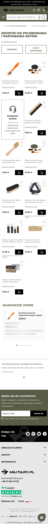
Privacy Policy (15, 511)
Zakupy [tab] (5, 455)
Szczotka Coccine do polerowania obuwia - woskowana (33, 122)
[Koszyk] (43, 10)
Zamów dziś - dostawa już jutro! (24, 4)
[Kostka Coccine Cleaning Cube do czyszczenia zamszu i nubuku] (12, 268)
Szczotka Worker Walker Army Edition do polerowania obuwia (11, 201)
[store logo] (14, 9)
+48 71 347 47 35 (10, 481)
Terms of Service (28, 511)
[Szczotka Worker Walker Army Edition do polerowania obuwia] (12, 188)
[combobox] (26, 17)
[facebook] (28, 434)
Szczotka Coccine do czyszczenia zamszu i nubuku (10, 82)
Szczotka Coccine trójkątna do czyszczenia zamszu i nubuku (35, 201)
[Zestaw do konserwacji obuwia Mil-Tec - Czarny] (35, 69)
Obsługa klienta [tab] (11, 448)
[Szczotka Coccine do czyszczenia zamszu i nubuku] (12, 69)
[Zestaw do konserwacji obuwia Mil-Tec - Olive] (35, 149)
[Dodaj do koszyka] (19, 93)
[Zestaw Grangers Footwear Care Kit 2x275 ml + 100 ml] (12, 228)
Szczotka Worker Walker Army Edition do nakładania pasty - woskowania (11, 161)
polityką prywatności (29, 418)
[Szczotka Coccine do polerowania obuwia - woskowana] (35, 109)
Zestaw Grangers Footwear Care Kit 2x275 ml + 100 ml (12, 241)
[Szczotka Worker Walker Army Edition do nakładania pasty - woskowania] (12, 149)
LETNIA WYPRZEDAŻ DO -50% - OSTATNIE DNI (24, 2)
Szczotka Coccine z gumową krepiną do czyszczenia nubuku (32, 241)
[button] (21, 62)
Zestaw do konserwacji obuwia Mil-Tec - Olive (33, 161)
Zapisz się (38, 413)
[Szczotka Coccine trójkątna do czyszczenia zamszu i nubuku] (35, 188)
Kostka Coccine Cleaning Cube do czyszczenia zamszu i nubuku (11, 281)
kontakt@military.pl (12, 478)
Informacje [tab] (8, 462)
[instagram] (33, 434)
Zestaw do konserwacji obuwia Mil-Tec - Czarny (34, 82)
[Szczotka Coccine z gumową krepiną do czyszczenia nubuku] (35, 228)
